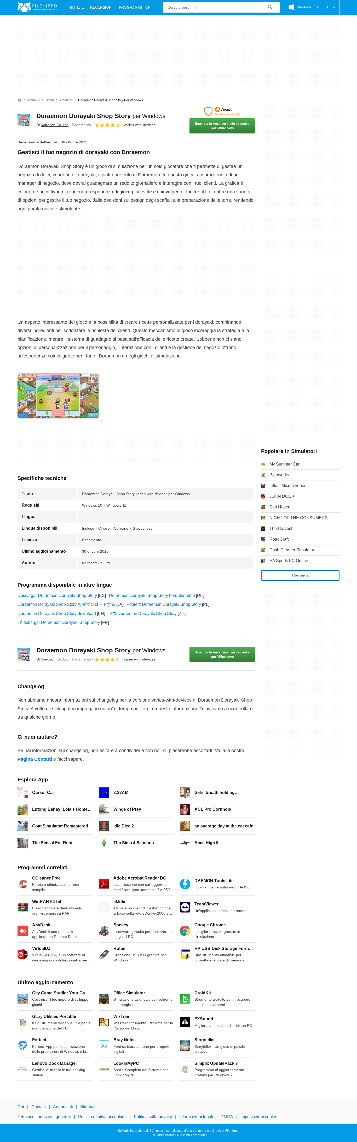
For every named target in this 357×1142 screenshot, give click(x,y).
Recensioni (101, 7)
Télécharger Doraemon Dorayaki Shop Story (59, 622)
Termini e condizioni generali (44, 1117)
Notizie (76, 7)
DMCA (227, 1117)
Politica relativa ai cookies (102, 1117)
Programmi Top (135, 7)
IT (327, 7)
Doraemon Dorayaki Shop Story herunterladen (152, 595)
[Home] (20, 100)
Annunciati (63, 1107)
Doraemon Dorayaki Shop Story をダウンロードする (66, 604)
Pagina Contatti (35, 759)
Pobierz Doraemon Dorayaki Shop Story (163, 604)
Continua (300, 575)
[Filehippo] (37, 7)
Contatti (38, 1107)
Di (52, 125)
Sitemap (88, 1107)
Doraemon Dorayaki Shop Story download (57, 613)
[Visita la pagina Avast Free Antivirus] (222, 111)
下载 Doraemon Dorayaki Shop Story (142, 613)
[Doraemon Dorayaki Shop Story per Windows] (24, 120)
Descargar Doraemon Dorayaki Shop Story (57, 595)
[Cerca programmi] (270, 7)
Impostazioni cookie (258, 1117)
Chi (21, 1107)
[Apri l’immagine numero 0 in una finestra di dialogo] (58, 395)
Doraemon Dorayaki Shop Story (100, 115)
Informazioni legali (196, 1117)
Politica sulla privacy (153, 1117)
